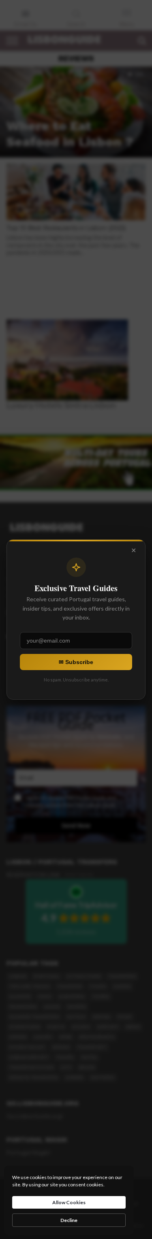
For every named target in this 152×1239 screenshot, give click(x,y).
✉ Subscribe (76, 662)
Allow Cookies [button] (69, 1202)
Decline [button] (68, 1220)
